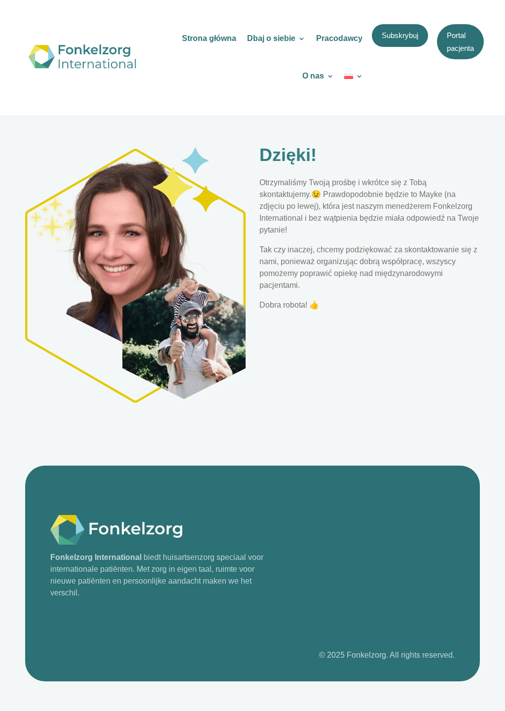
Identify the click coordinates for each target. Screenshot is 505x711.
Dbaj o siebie (271, 38)
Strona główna (209, 38)
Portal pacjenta (460, 41)
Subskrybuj (400, 35)
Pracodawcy (339, 38)
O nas (313, 76)
